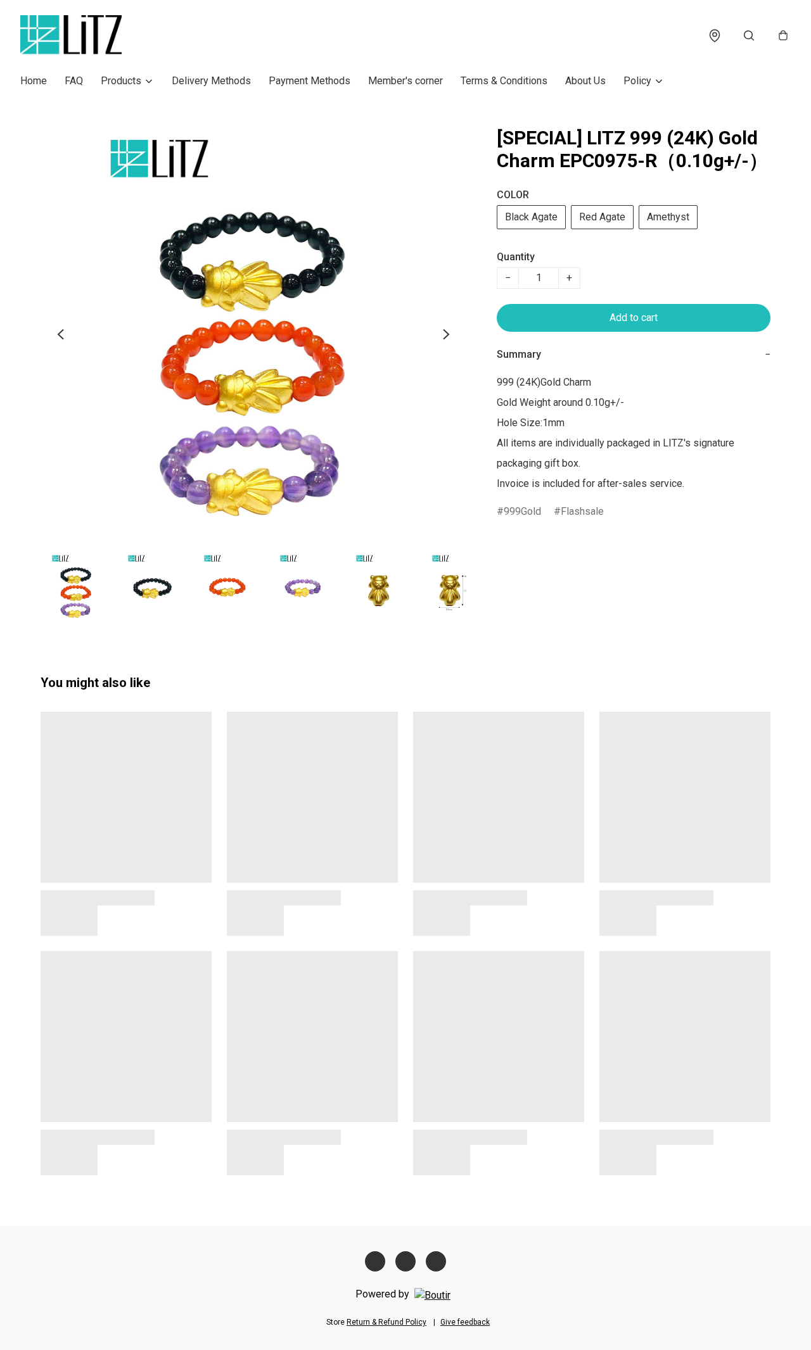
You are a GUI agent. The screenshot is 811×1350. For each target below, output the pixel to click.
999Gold (522, 511)
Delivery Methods (211, 81)
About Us (585, 81)
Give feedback (465, 1322)
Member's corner (405, 81)
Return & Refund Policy (386, 1322)
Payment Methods (309, 81)
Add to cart (634, 318)
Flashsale (582, 511)
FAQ (74, 81)
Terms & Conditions (504, 81)
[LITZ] (71, 35)
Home (33, 81)
